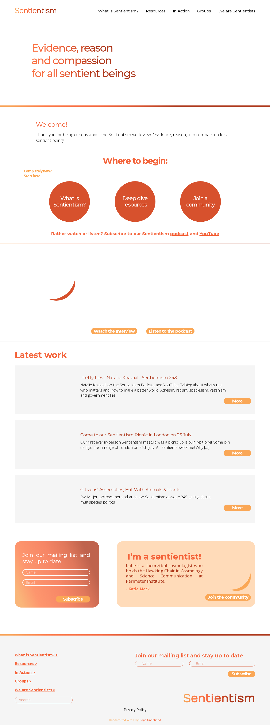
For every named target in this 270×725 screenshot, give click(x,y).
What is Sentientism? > (36, 654)
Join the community (228, 597)
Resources (156, 11)
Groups (204, 11)
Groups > (23, 681)
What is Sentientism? (118, 11)
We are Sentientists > (35, 689)
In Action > (25, 672)
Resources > (26, 663)
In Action (181, 11)
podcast (179, 233)
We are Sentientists (236, 11)
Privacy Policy (135, 709)
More (237, 401)
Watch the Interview (114, 331)
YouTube (209, 233)
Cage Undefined (150, 720)
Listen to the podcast (170, 331)
